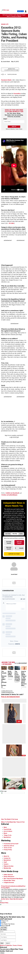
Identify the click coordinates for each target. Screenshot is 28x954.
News (5, 827)
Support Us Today (14, 553)
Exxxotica (17, 93)
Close (2, 953)
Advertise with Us (9, 845)
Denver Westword (9, 876)
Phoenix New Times (9, 880)
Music (5, 833)
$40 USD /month (8, 548)
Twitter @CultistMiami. (9, 495)
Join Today (4, 927)
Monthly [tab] (15, 533)
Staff (5, 862)
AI (22, 886)
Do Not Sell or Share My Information (12, 899)
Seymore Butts (6, 80)
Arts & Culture (8, 831)
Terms (16, 129)
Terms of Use (8, 847)
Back (2, 943)
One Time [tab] (7, 533)
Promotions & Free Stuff (11, 843)
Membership (7, 868)
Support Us (20, 11)
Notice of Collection (10, 129)
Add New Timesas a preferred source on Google (11, 69)
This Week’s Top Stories (8, 924)
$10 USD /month (8, 542)
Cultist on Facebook (12, 493)
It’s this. (11, 223)
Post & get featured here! (10, 696)
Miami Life (4, 24)
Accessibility (18, 886)
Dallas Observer (8, 874)
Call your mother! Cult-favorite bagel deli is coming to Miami (14, 15)
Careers (6, 864)
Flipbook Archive (8, 866)
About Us (6, 856)
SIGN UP (14, 126)
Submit (8, 943)
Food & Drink (7, 829)
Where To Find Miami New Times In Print (13, 822)
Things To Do (7, 835)
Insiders (3, 922)
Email (5, 119)
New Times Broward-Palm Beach (13, 878)
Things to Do (4, 921)
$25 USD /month (19, 542)
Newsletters (7, 837)
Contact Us (7, 858)
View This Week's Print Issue (9, 819)
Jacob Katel (6, 61)
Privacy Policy (8, 849)
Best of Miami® (5, 925)
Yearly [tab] (21, 533)
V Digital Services (9, 882)
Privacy (20, 129)
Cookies (11, 886)
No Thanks (3, 929)
